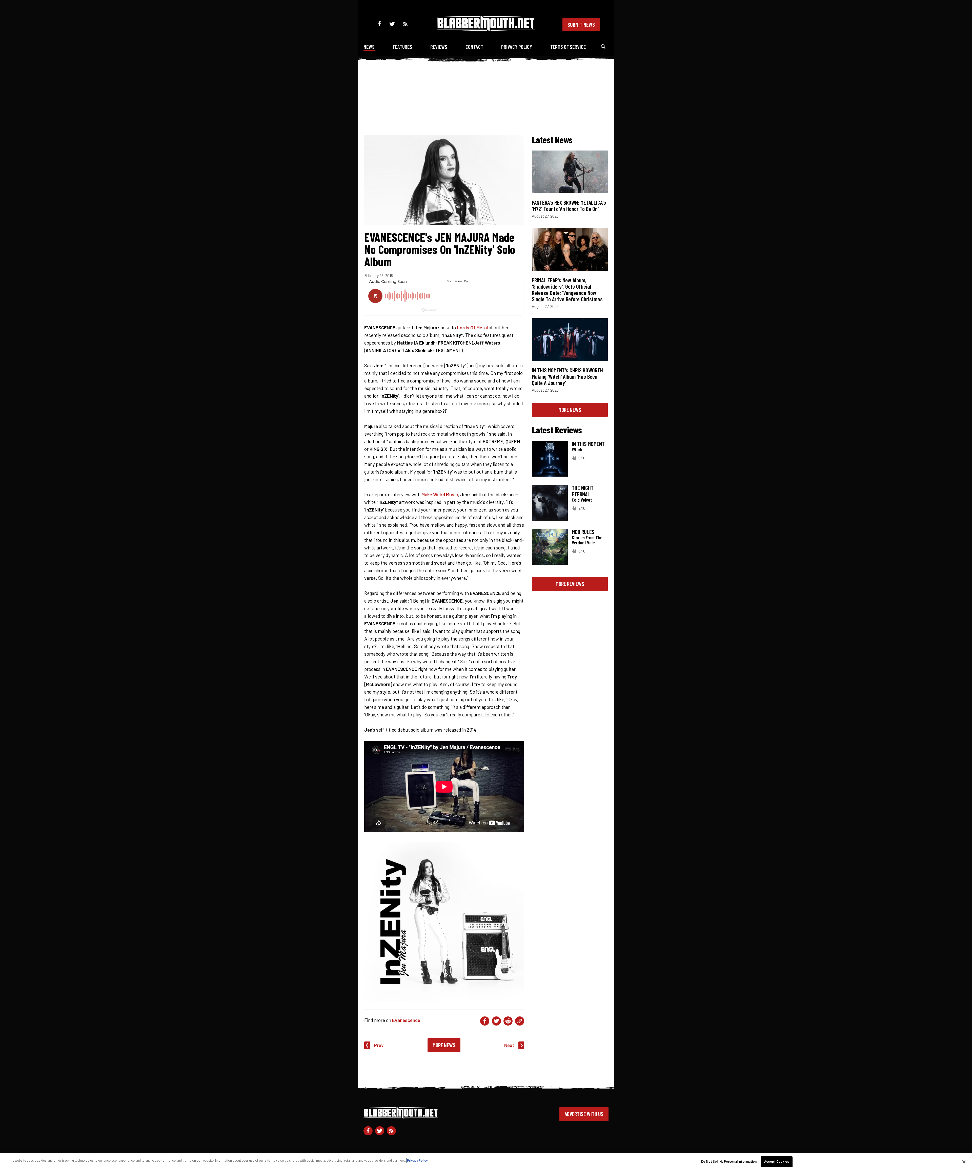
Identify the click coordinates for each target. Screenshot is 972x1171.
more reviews (570, 583)
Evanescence (406, 1020)
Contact (474, 47)
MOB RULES (583, 531)
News (369, 47)
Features (402, 47)
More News (444, 1045)
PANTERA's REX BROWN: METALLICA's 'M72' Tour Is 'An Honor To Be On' (569, 205)
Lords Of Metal (472, 327)
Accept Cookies (776, 1161)
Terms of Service (568, 47)
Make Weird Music (439, 494)
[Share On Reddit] (508, 1021)
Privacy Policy (516, 47)
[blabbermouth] (486, 29)
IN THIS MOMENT (588, 443)
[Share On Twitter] (496, 1021)
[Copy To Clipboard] (519, 1021)
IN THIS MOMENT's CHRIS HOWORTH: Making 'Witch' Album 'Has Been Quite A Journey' (568, 376)
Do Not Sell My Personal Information (729, 1161)
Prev (379, 1045)
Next (509, 1045)
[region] (486, 1162)
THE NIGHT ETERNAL (583, 491)
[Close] (963, 1161)
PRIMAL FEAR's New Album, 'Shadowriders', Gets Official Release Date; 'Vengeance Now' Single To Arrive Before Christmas (567, 289)
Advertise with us (583, 1114)
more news (569, 409)
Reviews (438, 47)
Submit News (581, 24)
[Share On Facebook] (484, 1021)
